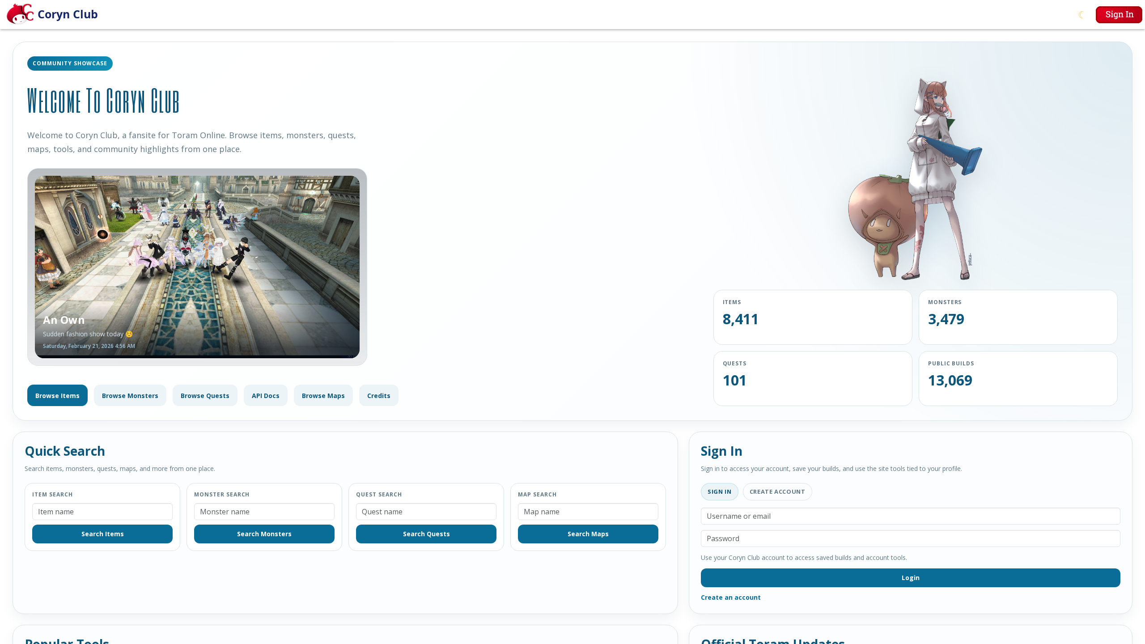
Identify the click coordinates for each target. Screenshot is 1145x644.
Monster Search (222, 494)
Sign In (720, 491)
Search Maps (588, 534)
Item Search (52, 494)
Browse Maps (323, 395)
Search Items (102, 534)
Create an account (731, 597)
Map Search (537, 494)
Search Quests (426, 534)
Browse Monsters (130, 395)
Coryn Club (68, 13)
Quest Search (379, 494)
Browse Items (57, 395)
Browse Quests (205, 395)
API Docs (266, 395)
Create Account (778, 491)
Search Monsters (264, 534)
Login (911, 577)
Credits (378, 395)
